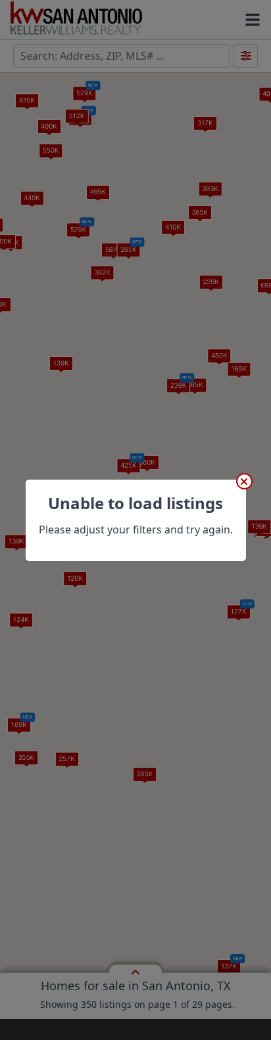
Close (244, 481)
